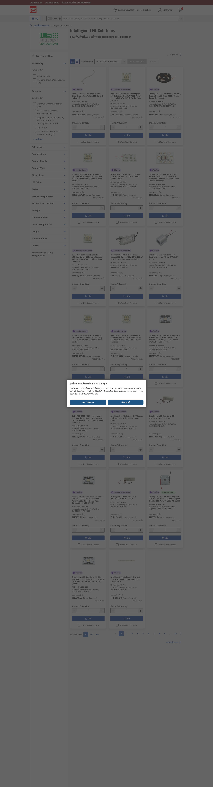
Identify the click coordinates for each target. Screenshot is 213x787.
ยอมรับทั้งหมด (88, 402)
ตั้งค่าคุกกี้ (125, 402)
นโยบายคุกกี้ (87, 394)
